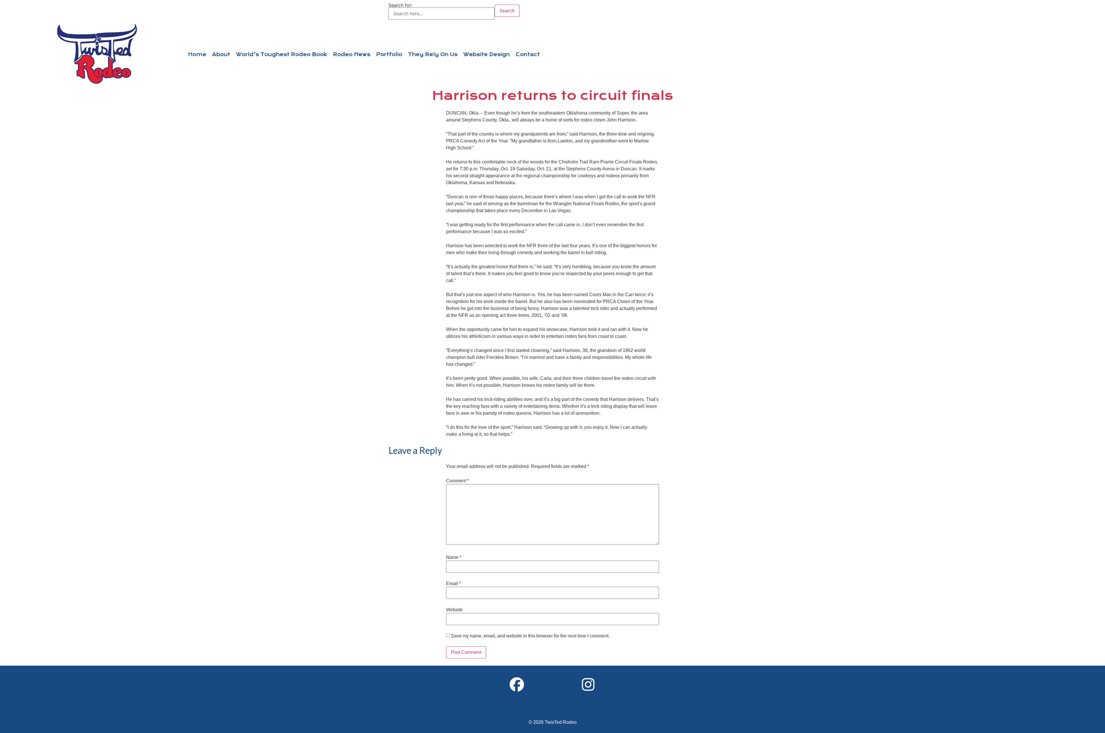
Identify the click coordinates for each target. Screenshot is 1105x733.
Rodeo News (351, 54)
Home (197, 54)
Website (454, 610)
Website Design (486, 54)
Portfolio (389, 54)
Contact (528, 54)
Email (453, 583)
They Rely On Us (433, 54)
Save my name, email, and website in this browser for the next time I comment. (530, 636)
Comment (457, 481)
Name (453, 557)
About (221, 54)
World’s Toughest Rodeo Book (281, 54)
